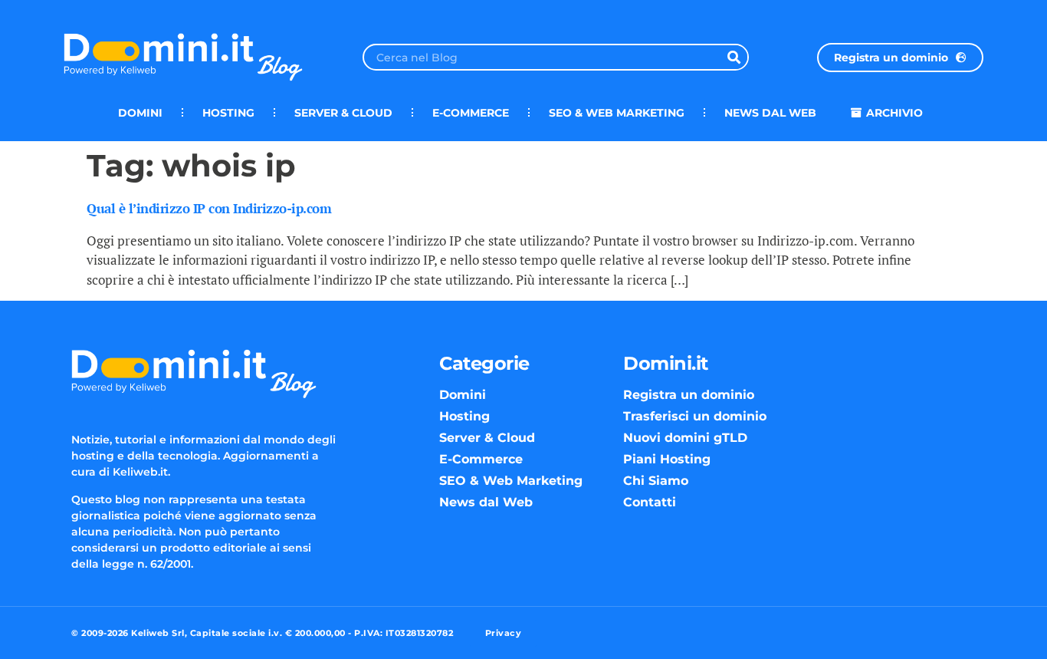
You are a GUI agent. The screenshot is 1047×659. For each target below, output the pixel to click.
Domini (140, 113)
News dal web (770, 113)
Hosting (228, 113)
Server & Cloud (343, 113)
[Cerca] (733, 57)
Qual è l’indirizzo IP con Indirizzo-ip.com (209, 208)
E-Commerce (470, 113)
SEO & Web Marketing (616, 113)
